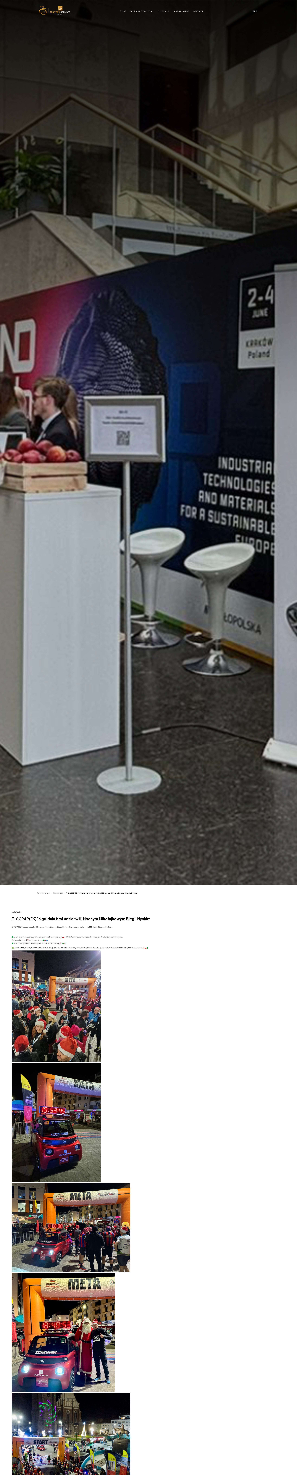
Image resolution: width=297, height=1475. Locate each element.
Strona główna (43, 893)
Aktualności (58, 893)
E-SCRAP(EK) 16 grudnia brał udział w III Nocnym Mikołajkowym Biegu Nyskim (102, 893)
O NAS (122, 11)
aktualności (182, 11)
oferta (162, 11)
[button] (163, 11)
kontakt (198, 11)
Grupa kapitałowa (141, 11)
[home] (54, 11)
